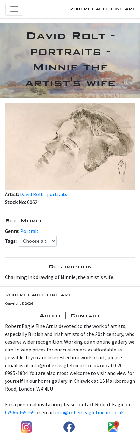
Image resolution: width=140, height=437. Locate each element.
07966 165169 (20, 412)
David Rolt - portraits (43, 194)
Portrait (29, 231)
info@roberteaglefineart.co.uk (89, 412)
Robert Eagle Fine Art (102, 9)
